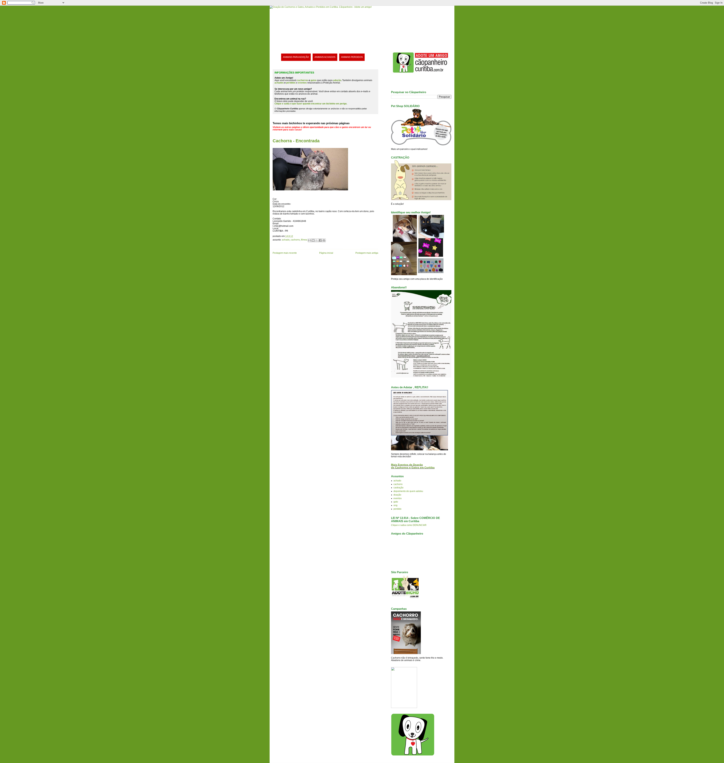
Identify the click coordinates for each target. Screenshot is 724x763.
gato (395, 501)
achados (279, 82)
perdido (397, 509)
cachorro (295, 239)
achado (286, 239)
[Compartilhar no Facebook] (320, 240)
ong (395, 505)
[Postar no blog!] (313, 240)
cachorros (302, 80)
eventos (397, 498)
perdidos (291, 82)
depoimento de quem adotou (408, 491)
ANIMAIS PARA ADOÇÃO (296, 57)
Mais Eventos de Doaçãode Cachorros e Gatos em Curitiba (413, 466)
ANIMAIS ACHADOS (324, 57)
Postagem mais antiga (366, 253)
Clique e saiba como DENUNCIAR (408, 525)
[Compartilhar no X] (317, 240)
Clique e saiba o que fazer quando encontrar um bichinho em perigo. (311, 103)
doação (397, 494)
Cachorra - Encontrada (296, 140)
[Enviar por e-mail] (309, 240)
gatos (314, 80)
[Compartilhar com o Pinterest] (324, 240)
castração (398, 487)
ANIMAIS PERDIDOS (352, 57)
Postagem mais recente (285, 253)
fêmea (304, 239)
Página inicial (326, 253)
